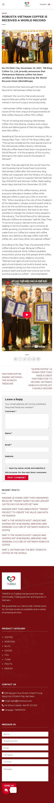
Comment (10, 411)
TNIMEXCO (19, 710)
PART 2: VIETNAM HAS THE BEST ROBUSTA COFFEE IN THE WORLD (24, 551)
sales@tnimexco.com (21, 701)
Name (8, 433)
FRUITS (8, 664)
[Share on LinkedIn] (38, 359)
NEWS (4, 13)
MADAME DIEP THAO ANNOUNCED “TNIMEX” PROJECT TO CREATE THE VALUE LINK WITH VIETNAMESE (25, 512)
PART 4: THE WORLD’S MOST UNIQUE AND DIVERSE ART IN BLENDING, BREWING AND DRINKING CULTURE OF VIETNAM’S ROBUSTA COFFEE (25, 525)
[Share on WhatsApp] (16, 359)
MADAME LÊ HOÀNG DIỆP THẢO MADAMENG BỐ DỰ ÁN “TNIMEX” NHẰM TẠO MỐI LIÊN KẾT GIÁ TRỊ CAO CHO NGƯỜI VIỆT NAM (25, 501)
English (43, 4)
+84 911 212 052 (29, 705)
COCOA (8, 650)
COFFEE (9, 637)
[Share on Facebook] (20, 359)
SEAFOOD (10, 641)
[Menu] (3, 4)
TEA (7, 655)
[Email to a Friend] (29, 359)
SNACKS (9, 668)
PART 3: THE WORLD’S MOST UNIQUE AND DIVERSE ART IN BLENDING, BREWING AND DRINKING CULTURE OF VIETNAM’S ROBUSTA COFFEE (25, 540)
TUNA (8, 659)
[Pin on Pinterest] (34, 359)
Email (8, 445)
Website (9, 456)
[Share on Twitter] (25, 359)
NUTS (7, 646)
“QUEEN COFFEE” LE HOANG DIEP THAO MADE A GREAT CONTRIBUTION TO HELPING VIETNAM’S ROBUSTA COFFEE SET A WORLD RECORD (40, 379)
